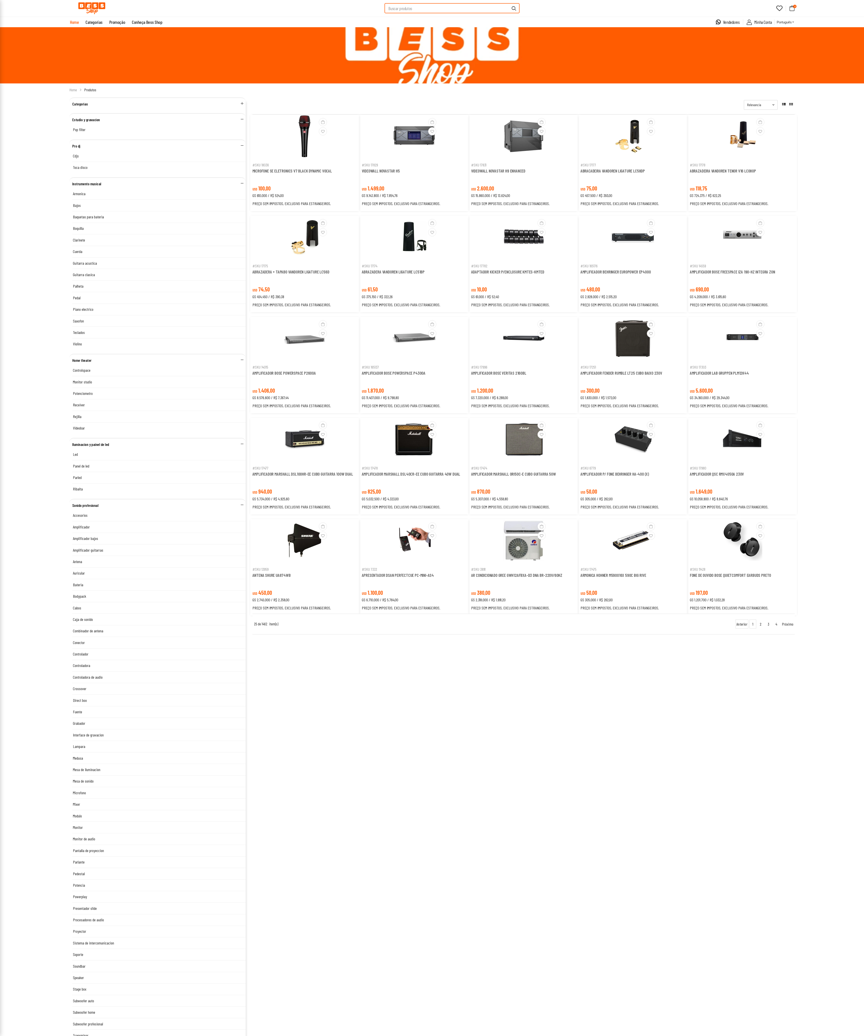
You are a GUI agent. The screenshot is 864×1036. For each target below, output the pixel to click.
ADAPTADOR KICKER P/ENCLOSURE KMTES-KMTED (507, 271)
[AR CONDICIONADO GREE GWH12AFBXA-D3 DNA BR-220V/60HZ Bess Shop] (523, 541)
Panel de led (81, 465)
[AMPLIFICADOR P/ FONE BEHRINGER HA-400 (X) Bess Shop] (632, 440)
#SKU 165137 (370, 367)
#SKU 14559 (698, 265)
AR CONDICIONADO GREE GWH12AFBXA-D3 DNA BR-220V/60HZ (516, 575)
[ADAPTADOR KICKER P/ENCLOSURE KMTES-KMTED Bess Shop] (523, 238)
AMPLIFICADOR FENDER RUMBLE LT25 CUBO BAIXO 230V (621, 373)
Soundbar (79, 966)
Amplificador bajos (85, 538)
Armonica (79, 193)
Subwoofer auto (83, 1000)
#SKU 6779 (588, 467)
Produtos (90, 89)
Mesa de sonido (83, 781)
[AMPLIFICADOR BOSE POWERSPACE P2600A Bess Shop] (304, 339)
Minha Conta (763, 22)
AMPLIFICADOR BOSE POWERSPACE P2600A (284, 373)
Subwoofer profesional (88, 1023)
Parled (77, 477)
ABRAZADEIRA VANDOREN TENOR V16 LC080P (723, 170)
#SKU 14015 (260, 367)
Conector (79, 642)
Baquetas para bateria (88, 216)
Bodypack (79, 596)
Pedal (77, 297)
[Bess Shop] (91, 8)
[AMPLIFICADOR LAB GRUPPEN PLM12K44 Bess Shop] (742, 339)
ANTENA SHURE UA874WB (271, 575)
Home (74, 22)
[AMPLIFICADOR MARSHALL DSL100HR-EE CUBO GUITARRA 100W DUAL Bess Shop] (304, 440)
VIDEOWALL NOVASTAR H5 (381, 170)
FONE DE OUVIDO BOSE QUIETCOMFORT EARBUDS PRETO (730, 575)
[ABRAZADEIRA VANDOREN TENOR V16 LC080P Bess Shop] (742, 137)
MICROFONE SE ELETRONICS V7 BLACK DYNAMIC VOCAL (292, 170)
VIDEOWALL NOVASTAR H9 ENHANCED (498, 170)
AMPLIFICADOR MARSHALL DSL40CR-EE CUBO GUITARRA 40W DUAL (411, 474)
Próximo (787, 624)
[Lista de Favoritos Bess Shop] (779, 8)
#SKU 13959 (260, 569)
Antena (77, 561)
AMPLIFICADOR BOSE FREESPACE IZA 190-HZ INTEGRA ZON (732, 271)
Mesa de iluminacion (86, 769)
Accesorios (80, 515)
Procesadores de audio (88, 919)
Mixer (76, 804)
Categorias (94, 22)
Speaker (78, 977)
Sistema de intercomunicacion (93, 942)
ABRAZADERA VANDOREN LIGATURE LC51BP (393, 271)
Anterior (741, 624)
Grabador (79, 723)
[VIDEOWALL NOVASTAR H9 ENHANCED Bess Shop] (523, 137)
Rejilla (77, 416)
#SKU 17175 (260, 265)
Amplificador (81, 526)
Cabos (77, 607)
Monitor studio (82, 381)
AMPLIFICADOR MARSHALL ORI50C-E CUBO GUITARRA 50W (513, 474)
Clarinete (79, 239)
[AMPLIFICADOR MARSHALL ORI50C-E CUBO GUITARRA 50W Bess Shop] (523, 440)
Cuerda (77, 251)
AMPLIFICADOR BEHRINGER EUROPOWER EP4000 (615, 271)
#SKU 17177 (588, 164)
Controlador (80, 653)
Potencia (79, 885)
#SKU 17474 (479, 467)
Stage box (79, 989)
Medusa (78, 758)
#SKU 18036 (260, 164)
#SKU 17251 (588, 367)
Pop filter (79, 129)
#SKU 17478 (370, 467)
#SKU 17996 (479, 367)
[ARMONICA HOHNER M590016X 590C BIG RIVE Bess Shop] (632, 541)
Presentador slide (85, 908)
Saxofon (78, 320)
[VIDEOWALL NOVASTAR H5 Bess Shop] (414, 137)
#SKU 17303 (698, 367)
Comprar (305, 153)
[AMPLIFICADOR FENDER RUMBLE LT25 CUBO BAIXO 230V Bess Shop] (632, 339)
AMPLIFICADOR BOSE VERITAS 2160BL (498, 373)
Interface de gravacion (88, 734)
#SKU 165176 (589, 265)
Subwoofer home (84, 1012)
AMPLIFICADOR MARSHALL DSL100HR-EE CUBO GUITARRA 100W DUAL (302, 474)
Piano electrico (83, 309)
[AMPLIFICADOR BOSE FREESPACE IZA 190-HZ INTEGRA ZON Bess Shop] (742, 238)
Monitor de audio (84, 838)
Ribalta (78, 488)
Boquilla (78, 228)
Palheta (78, 286)
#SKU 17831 (478, 164)
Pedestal (79, 873)
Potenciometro (83, 393)
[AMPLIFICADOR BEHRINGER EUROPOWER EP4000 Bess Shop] (632, 238)
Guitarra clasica (84, 274)
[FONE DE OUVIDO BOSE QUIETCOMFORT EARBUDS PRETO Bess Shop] (742, 541)
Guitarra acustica (85, 263)
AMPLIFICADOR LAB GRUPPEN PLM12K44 (719, 373)
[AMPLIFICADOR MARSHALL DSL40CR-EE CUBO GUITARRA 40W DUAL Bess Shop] (414, 440)
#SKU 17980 (698, 467)
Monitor (78, 827)
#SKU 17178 (697, 164)
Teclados (79, 332)
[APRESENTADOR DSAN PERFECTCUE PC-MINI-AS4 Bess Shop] (414, 541)
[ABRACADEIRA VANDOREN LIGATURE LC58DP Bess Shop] (632, 137)
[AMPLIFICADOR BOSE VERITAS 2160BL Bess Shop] (523, 339)
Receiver (79, 404)
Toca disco (80, 167)
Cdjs (76, 155)
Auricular (79, 573)
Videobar (79, 427)
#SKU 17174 (369, 265)
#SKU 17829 (370, 164)
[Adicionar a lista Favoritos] (323, 131)
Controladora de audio (88, 677)
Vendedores (731, 22)
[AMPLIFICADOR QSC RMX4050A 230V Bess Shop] (742, 440)
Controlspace (81, 370)
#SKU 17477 (260, 467)
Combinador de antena (88, 630)
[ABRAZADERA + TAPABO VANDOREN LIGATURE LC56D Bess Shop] (304, 238)
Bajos (77, 205)
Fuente (77, 711)
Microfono (79, 792)
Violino (77, 343)
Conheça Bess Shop (147, 22)
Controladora (81, 665)
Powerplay (80, 896)
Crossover (79, 688)
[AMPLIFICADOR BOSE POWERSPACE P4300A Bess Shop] (414, 339)
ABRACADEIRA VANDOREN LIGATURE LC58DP (612, 170)
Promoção (117, 22)
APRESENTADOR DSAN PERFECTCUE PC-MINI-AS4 (398, 575)
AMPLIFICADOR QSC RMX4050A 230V (717, 474)
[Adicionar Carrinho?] (323, 122)
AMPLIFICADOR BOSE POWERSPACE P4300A (393, 373)
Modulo (77, 815)
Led (75, 454)
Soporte (78, 954)
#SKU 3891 (478, 569)
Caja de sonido (83, 619)
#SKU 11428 (697, 569)
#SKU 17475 (588, 569)
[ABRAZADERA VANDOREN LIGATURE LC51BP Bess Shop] (414, 238)
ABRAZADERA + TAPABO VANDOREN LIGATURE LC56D (290, 271)
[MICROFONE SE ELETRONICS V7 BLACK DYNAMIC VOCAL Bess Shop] (304, 137)
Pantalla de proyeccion (88, 850)
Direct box (80, 700)
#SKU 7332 (369, 569)
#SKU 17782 (479, 265)
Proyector (79, 931)
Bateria (78, 584)
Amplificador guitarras (88, 550)
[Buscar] (514, 8)
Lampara (79, 746)
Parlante (79, 861)
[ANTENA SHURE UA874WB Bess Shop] (304, 541)
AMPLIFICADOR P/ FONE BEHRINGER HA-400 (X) (614, 474)
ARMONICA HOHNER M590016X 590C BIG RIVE (613, 575)
